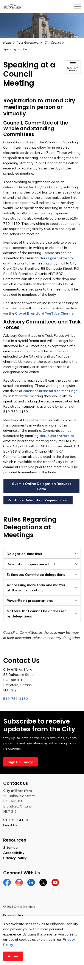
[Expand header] (77, 6)
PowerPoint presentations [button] (30, 600)
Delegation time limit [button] (24, 553)
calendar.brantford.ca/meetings (30, 187)
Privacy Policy (14, 858)
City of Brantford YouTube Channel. (45, 313)
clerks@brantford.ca (56, 258)
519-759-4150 (15, 820)
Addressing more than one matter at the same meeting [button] (36, 587)
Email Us (10, 825)
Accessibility (14, 852)
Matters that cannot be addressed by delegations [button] (37, 613)
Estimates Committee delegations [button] (36, 574)
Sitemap (10, 847)
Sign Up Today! (20, 762)
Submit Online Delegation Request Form (41, 486)
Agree (13, 956)
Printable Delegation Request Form (38, 500)
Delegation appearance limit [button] (31, 564)
